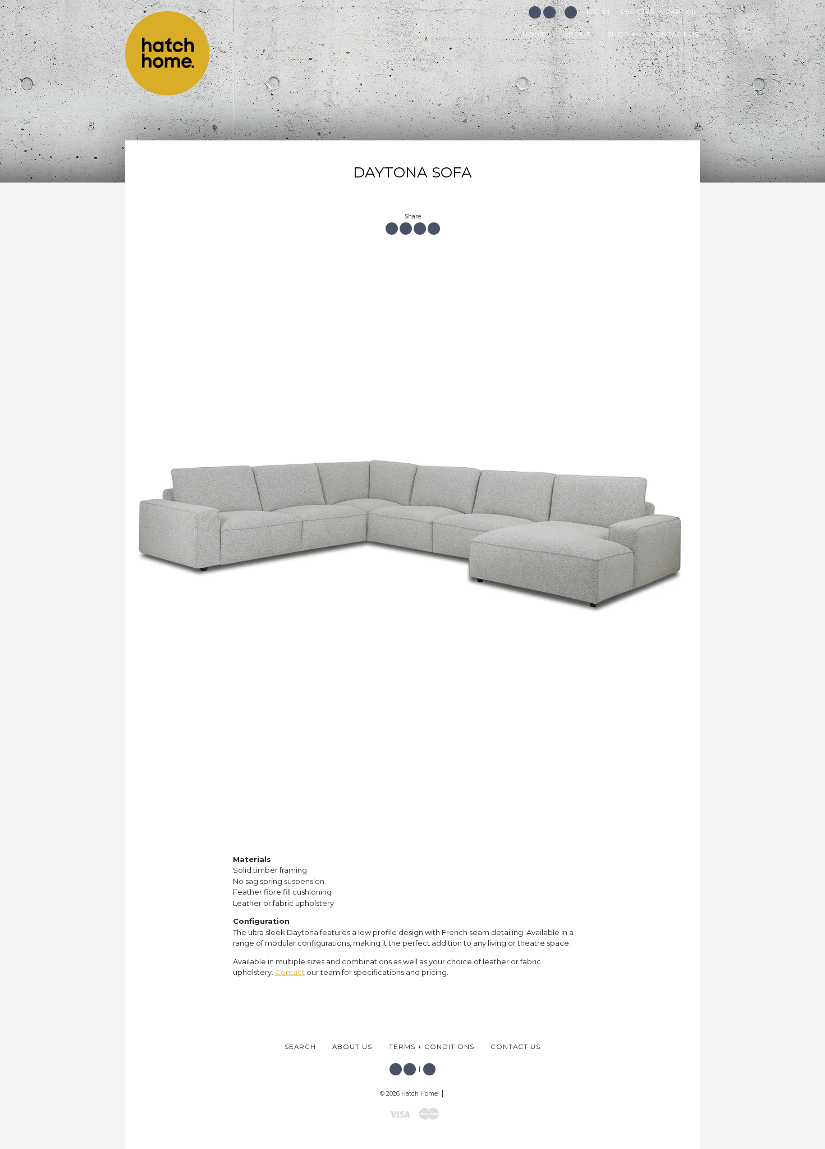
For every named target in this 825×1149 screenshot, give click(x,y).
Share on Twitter (406, 228)
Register (638, 12)
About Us (352, 1047)
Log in (598, 12)
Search (571, 12)
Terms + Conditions (431, 1047)
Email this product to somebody (434, 228)
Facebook (535, 12)
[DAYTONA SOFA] (412, 529)
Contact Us (515, 1047)
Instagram (549, 12)
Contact (290, 972)
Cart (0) (681, 12)
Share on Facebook (392, 228)
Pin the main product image (420, 228)
